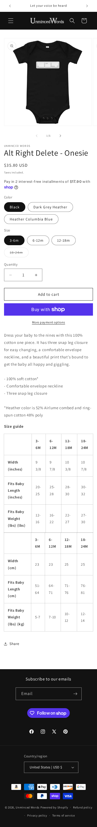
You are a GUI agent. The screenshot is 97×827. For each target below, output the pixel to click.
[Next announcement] (87, 6)
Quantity (11, 264)
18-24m (19, 253)
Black (15, 207)
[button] (11, 21)
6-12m (38, 240)
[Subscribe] (75, 693)
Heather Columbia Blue (31, 219)
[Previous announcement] (10, 6)
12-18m (63, 240)
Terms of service (63, 815)
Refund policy (82, 807)
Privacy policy (37, 815)
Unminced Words (28, 807)
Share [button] (14, 643)
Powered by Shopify (54, 807)
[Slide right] (60, 136)
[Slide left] (37, 136)
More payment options (48, 322)
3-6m (14, 240)
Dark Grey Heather (50, 207)
